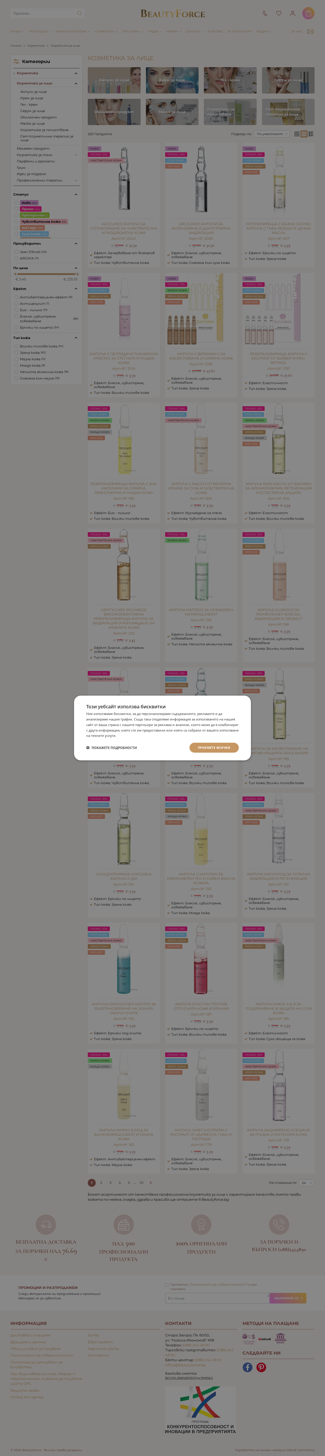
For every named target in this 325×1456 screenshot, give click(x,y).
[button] (111, 747)
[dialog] (162, 728)
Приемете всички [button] (214, 747)
